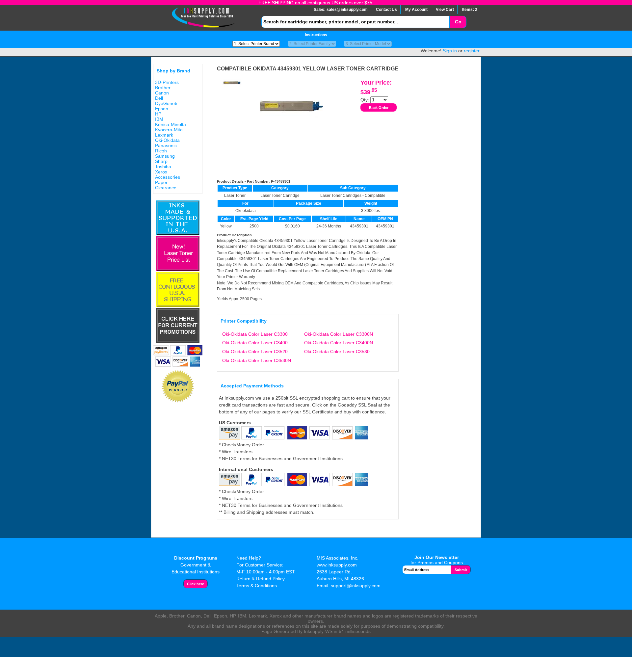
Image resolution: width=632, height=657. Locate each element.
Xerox (161, 171)
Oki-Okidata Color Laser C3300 (255, 334)
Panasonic (166, 145)
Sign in (450, 50)
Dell (159, 98)
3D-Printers (167, 82)
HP (158, 114)
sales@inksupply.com (347, 9)
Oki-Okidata (167, 140)
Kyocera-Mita (169, 129)
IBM (159, 119)
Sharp (161, 161)
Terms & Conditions (256, 585)
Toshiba (163, 166)
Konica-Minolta (170, 124)
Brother (163, 87)
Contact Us (386, 9)
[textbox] (355, 22)
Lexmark (164, 135)
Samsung (165, 156)
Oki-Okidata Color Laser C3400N (338, 342)
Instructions (316, 35)
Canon (162, 92)
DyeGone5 (166, 103)
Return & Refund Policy (260, 578)
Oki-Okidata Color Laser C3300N (338, 334)
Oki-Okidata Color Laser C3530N (256, 360)
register (471, 50)
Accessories (167, 177)
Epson (161, 108)
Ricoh (161, 150)
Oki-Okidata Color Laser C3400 (255, 342)
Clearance (165, 187)
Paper (161, 182)
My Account (416, 9)
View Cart (445, 9)
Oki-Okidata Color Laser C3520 (255, 351)
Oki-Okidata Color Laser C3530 (337, 351)
